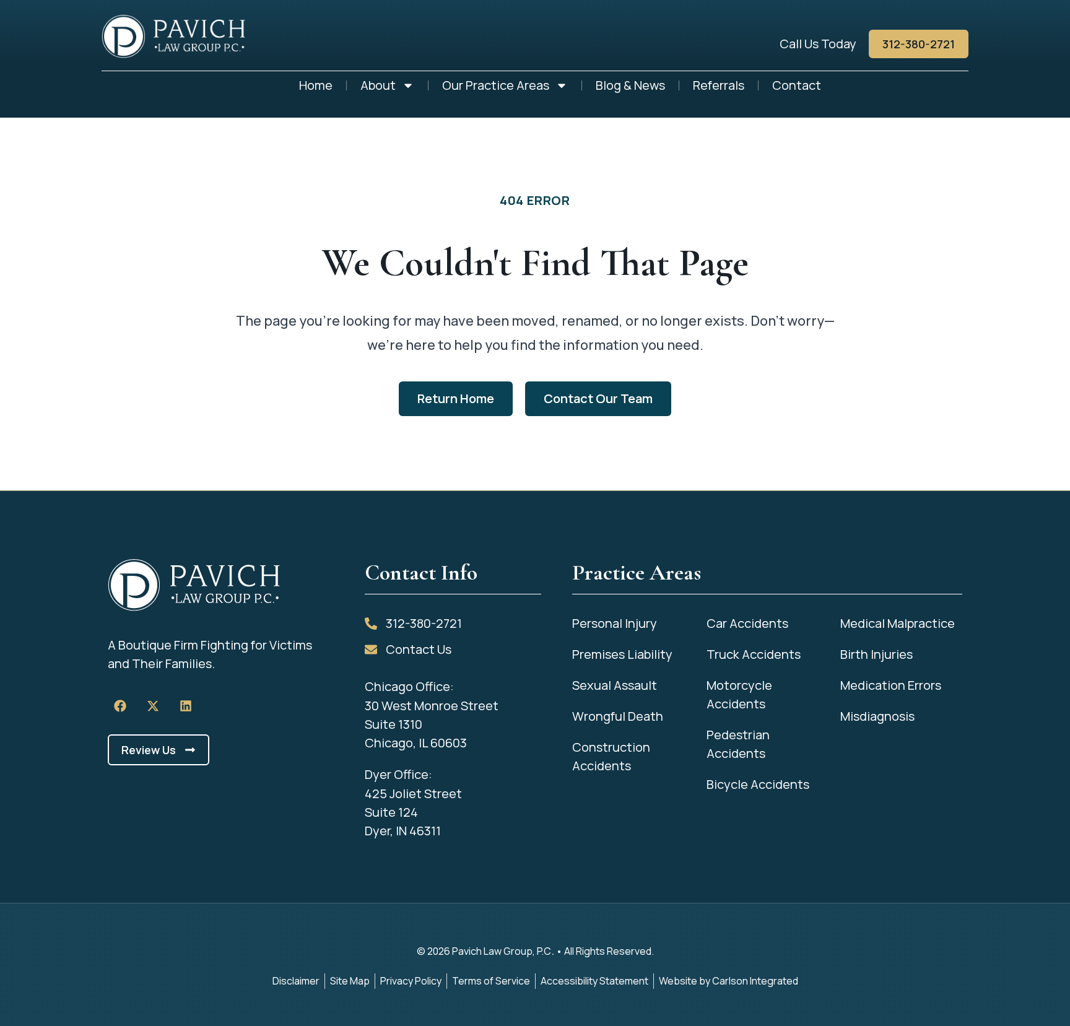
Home (316, 85)
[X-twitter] (153, 705)
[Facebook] (120, 705)
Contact (796, 85)
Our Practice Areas (495, 85)
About (378, 85)
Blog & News (630, 85)
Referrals (718, 85)
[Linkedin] (185, 705)
